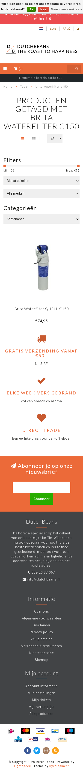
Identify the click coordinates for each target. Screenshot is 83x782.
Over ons (41, 611)
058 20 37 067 (43, 572)
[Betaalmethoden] (11, 731)
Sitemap (41, 660)
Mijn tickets (41, 700)
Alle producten (41, 714)
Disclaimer (41, 625)
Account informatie (41, 686)
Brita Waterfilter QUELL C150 (41, 308)
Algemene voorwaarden (41, 618)
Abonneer (41, 499)
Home (7, 86)
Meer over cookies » (66, 9)
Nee (43, 9)
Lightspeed (22, 766)
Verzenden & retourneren (41, 646)
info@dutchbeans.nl (43, 579)
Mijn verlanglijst (42, 707)
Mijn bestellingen (41, 693)
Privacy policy (41, 632)
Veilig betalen (42, 639)
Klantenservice (41, 653)
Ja (31, 9)
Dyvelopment (59, 766)
